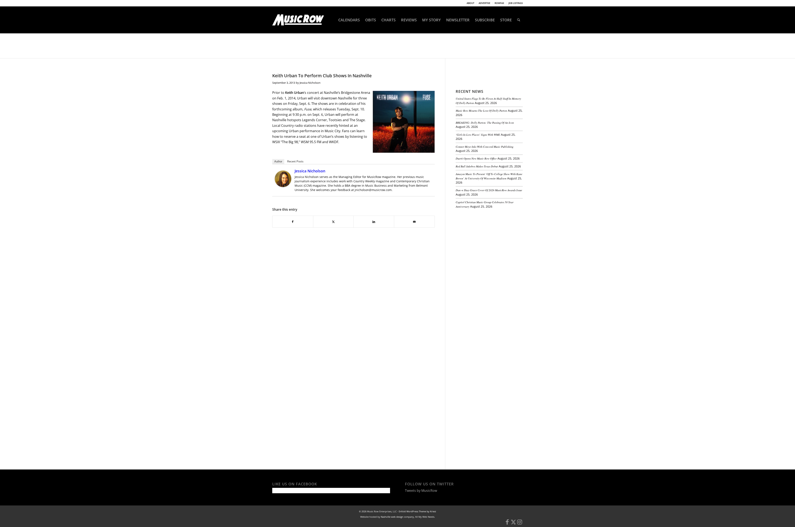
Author (278, 161)
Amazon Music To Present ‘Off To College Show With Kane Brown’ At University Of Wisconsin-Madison (489, 176)
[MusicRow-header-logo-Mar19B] (298, 19)
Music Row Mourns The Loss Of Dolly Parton (481, 110)
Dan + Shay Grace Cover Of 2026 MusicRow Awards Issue (489, 190)
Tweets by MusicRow (421, 490)
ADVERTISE (484, 3)
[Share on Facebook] (292, 221)
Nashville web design (392, 516)
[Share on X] (333, 221)
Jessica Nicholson (310, 83)
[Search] (518, 19)
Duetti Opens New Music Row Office (476, 158)
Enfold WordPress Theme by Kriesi (417, 511)
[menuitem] (471, 3)
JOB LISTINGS (515, 3)
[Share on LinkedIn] (374, 221)
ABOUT (470, 3)
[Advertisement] (487, 240)
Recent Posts (295, 161)
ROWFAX (499, 3)
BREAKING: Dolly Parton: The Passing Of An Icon (485, 122)
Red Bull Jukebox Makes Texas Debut (477, 166)
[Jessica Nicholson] (283, 186)
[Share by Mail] (414, 221)
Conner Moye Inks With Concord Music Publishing (484, 147)
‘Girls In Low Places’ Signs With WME (478, 135)
